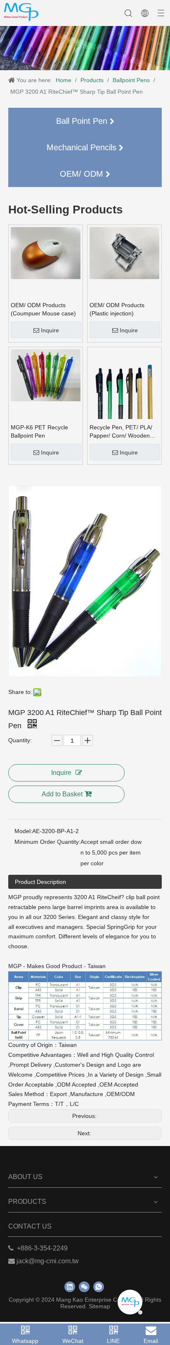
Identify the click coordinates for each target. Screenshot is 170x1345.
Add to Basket (62, 794)
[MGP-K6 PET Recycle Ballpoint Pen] (45, 375)
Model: (23, 831)
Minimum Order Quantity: (47, 841)
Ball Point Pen (83, 121)
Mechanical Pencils (83, 147)
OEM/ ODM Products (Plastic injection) (117, 309)
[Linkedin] (69, 1286)
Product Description (40, 882)
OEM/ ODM (83, 173)
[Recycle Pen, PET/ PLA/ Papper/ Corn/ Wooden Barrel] (124, 395)
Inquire (50, 330)
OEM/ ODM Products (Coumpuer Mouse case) (43, 309)
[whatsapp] (98, 1286)
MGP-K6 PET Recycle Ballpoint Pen (39, 431)
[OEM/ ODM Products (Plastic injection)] (124, 252)
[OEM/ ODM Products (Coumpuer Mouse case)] (45, 252)
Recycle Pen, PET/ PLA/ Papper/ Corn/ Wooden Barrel (121, 432)
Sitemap (99, 1306)
